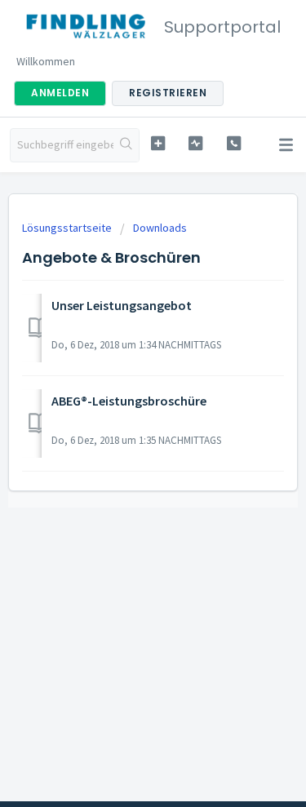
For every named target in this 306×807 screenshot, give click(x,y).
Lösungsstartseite (68, 227)
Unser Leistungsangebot (121, 305)
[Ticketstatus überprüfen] (195, 143)
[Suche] (126, 145)
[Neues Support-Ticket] (158, 143)
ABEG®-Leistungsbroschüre (128, 400)
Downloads (160, 227)
